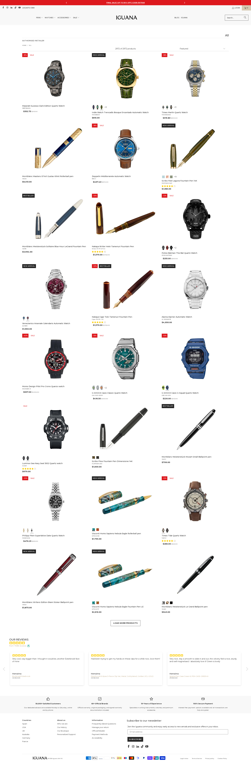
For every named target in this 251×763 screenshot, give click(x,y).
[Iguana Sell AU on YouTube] (19, 8)
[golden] (23, 530)
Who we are (62, 724)
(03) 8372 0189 (28, 8)
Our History (62, 727)
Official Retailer (98, 731)
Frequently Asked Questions (104, 724)
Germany (26, 738)
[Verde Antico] (171, 176)
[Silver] (97, 387)
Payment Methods (100, 734)
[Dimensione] (97, 457)
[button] (39, 18)
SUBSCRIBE (135, 739)
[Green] (167, 107)
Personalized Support (66, 734)
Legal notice (184, 758)
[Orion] (97, 529)
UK (23, 731)
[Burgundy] (27, 318)
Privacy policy (209, 758)
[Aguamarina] (97, 107)
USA (24, 727)
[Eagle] (93, 529)
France (25, 741)
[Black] (163, 387)
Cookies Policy (222, 758)
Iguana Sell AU (58, 758)
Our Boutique (63, 731)
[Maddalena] (167, 176)
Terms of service (197, 758)
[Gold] (171, 602)
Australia (25, 734)
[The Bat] (171, 247)
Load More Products (125, 623)
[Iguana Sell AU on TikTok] (15, 8)
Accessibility (97, 738)
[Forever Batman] (167, 247)
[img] (126, 643)
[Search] (245, 18)
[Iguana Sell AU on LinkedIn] (11, 8)
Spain (24, 724)
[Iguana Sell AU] (126, 18)
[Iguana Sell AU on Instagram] (7, 8)
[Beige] (163, 530)
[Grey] (27, 530)
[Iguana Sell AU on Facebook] (3, 8)
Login (237, 8)
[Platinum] (163, 602)
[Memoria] (93, 457)
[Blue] (163, 107)
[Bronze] (171, 107)
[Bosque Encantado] (101, 107)
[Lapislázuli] (93, 107)
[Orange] (101, 387)
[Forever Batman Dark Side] (163, 247)
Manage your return (100, 727)
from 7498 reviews (17, 646)
